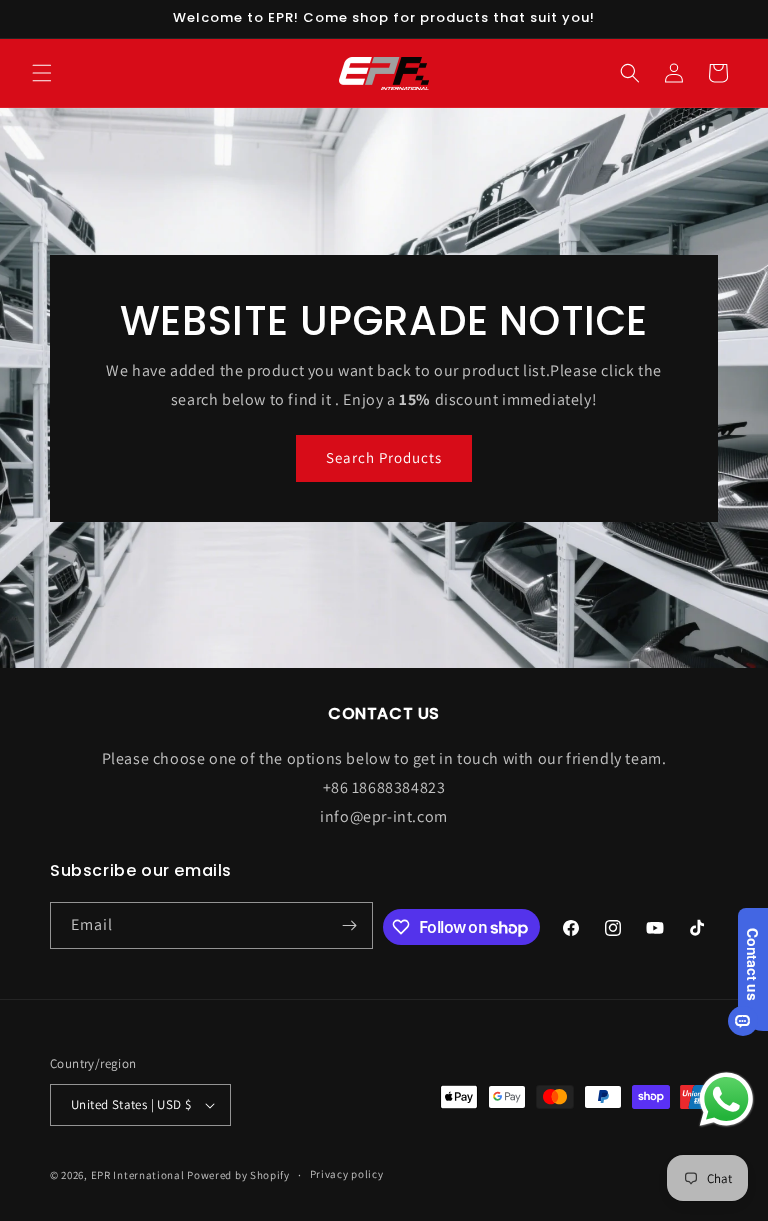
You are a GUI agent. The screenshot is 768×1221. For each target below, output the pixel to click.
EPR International (138, 1175)
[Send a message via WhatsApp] (726, 1099)
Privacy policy (347, 1174)
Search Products (384, 457)
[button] (42, 73)
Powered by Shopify (238, 1175)
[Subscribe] (350, 925)
